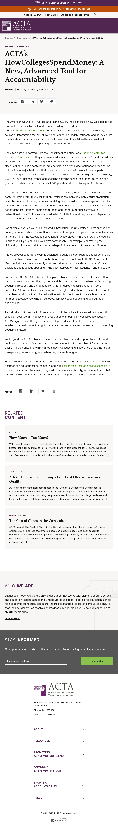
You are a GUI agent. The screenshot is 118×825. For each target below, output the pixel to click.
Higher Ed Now (73, 8)
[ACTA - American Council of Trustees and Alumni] (19, 25)
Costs (12, 432)
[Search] (94, 15)
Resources (42, 740)
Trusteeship (22, 38)
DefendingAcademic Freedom (47, 769)
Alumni (38, 15)
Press (87, 15)
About (38, 729)
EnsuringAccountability (45, 784)
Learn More (77, 3)
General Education (18, 515)
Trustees (27, 15)
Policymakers (51, 15)
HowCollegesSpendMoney (28, 130)
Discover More (12, 618)
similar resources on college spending (84, 365)
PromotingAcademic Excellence (49, 754)
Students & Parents (71, 15)
